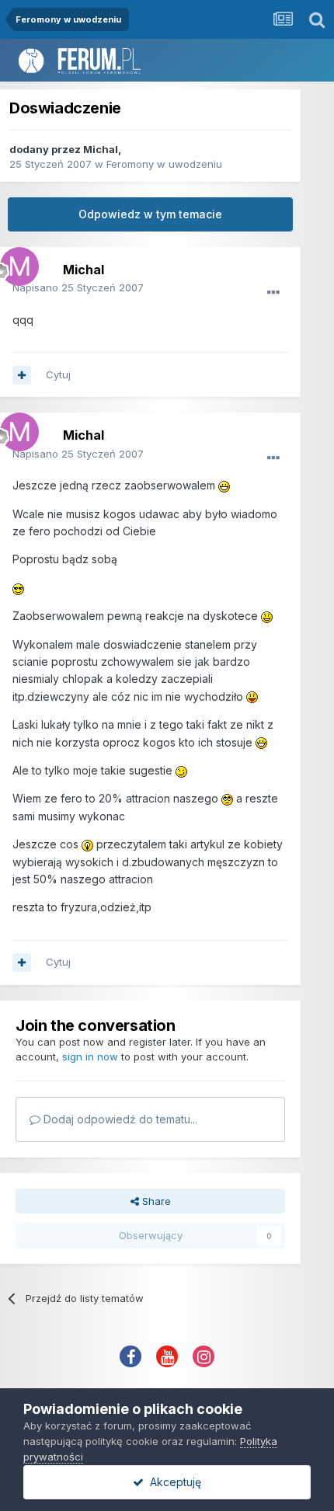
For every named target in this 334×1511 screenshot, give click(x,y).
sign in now (90, 1056)
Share (155, 1201)
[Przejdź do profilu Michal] (15, 262)
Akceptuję (172, 1481)
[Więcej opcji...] (273, 293)
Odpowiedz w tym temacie (150, 214)
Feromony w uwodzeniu (164, 164)
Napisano (78, 287)
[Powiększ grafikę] (224, 485)
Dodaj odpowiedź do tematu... (118, 1119)
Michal (100, 149)
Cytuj (58, 374)
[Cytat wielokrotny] (21, 375)
